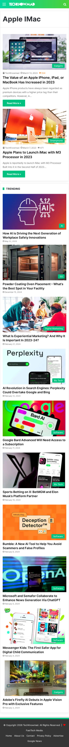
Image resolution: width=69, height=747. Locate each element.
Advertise (58, 735)
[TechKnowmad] (21, 4)
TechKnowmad (12, 73)
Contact (30, 735)
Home (9, 735)
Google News (34, 741)
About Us (19, 735)
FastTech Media (34, 730)
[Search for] (64, 5)
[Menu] (4, 5)
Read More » (14, 103)
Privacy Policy (44, 735)
